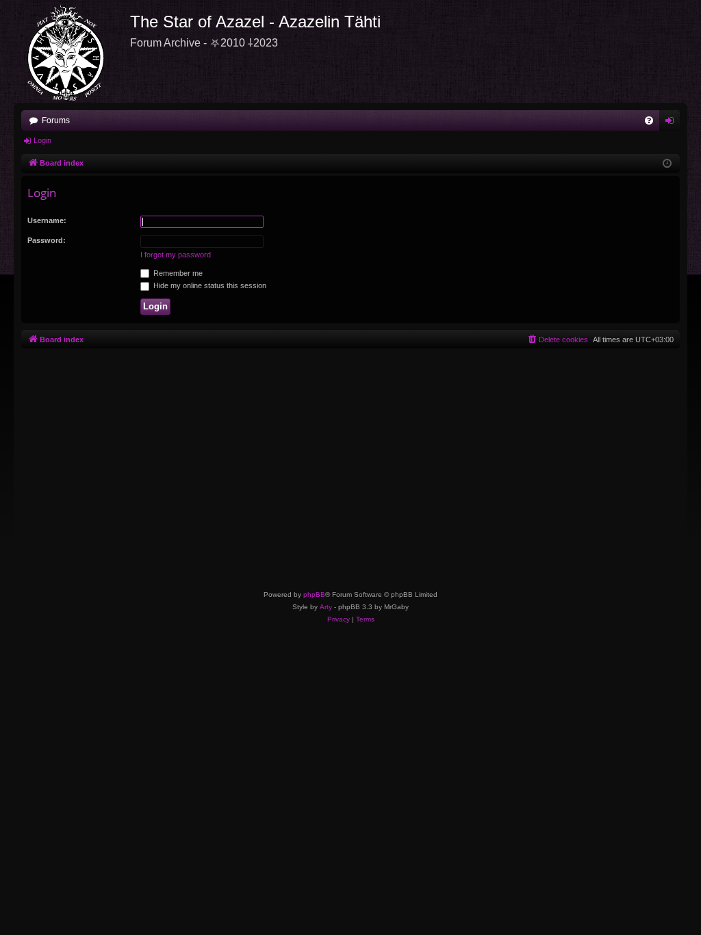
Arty (326, 607)
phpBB (314, 594)
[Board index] (72, 51)
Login (42, 140)
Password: (46, 240)
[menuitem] (649, 120)
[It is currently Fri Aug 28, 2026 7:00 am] (667, 164)
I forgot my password (175, 255)
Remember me (177, 273)
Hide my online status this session (208, 285)
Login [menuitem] (672, 123)
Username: (46, 220)
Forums (56, 120)
